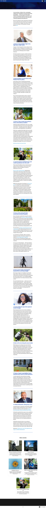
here (17, 25)
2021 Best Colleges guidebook (27, 217)
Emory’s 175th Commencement (19, 170)
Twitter (43, 1)
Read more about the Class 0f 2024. (19, 143)
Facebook (44, 1)
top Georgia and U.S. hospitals (22, 237)
